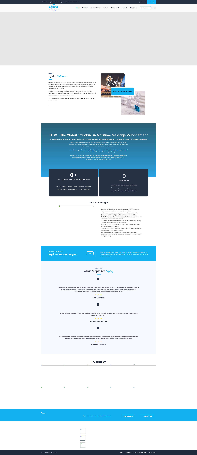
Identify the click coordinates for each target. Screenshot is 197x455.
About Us (124, 8)
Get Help (151, 2)
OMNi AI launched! (91, 436)
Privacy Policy (152, 452)
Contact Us (133, 8)
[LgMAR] (53, 8)
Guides (106, 8)
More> (121, 292)
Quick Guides (136, 452)
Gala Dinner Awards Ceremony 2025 (96, 443)
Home (77, 8)
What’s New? (115, 8)
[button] (128, 416)
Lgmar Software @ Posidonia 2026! (95, 429)
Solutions (85, 8)
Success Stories (96, 8)
